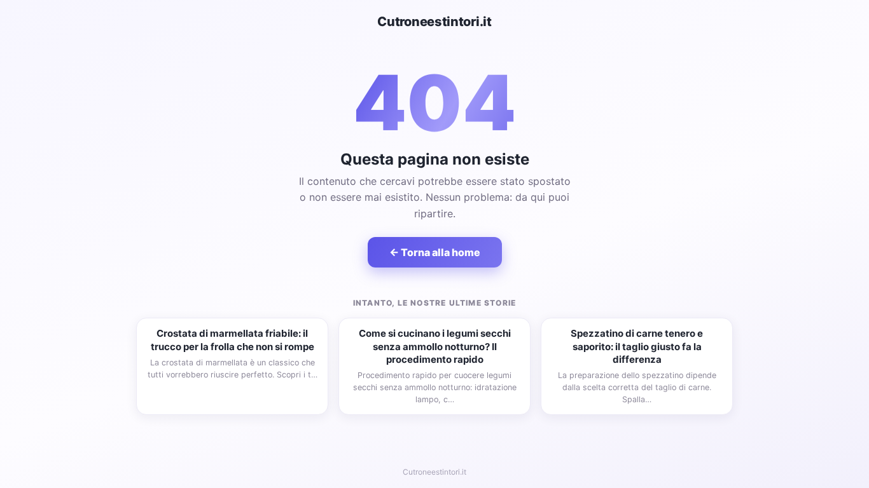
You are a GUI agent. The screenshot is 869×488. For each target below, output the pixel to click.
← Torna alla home (434, 252)
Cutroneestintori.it (434, 21)
